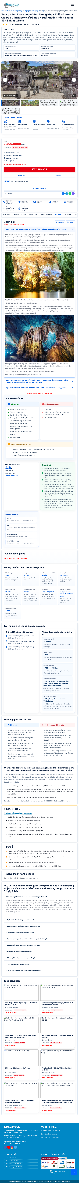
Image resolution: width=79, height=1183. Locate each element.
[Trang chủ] (11, 5)
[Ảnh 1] (10, 103)
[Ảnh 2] (30, 103)
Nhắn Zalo (22, 175)
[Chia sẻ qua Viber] (73, 193)
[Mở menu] (72, 5)
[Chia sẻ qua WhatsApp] (70, 193)
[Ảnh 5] (10, 110)
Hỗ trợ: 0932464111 (11, 1158)
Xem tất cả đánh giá (11, 475)
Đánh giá (68, 215)
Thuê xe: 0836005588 (12, 1161)
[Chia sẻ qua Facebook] (63, 193)
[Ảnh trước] (5, 80)
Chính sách (33, 215)
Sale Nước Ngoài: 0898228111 (14, 1167)
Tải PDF (71, 222)
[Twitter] (15, 1146)
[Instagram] (12, 1146)
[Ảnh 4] (68, 103)
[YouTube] (8, 1146)
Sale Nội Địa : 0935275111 (13, 1164)
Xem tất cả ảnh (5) (11, 95)
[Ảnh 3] (49, 103)
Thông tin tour (46, 215)
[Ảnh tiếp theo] (74, 80)
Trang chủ (5, 11)
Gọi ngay (58, 175)
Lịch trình (6, 215)
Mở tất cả (61, 222)
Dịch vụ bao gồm (20, 215)
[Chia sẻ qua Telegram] (66, 193)
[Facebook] (5, 1146)
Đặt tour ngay (38, 169)
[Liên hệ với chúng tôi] (74, 1172)
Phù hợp (58, 215)
